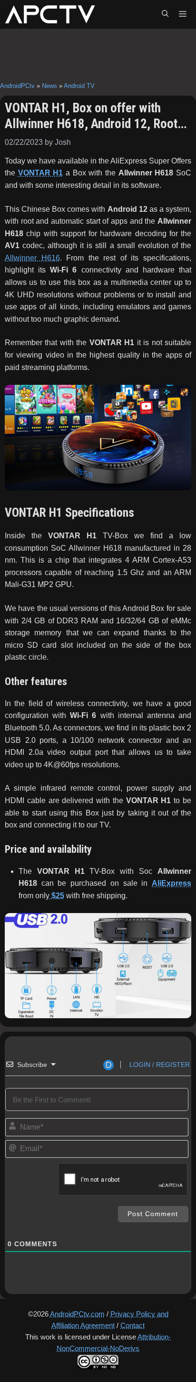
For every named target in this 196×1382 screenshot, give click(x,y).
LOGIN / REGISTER (158, 1064)
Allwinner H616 (32, 258)
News (49, 85)
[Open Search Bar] (165, 14)
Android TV (79, 85)
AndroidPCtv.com (77, 1314)
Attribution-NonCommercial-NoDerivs (114, 1342)
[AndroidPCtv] (50, 14)
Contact (132, 1325)
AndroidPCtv (17, 85)
